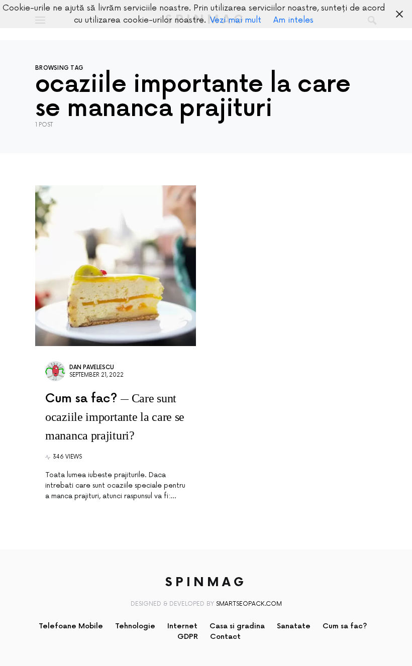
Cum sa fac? (345, 626)
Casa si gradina (237, 626)
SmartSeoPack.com (249, 604)
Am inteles (293, 20)
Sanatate (294, 626)
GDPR (187, 636)
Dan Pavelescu (91, 367)
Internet (182, 626)
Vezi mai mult (235, 20)
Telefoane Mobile (71, 626)
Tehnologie (135, 626)
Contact (225, 636)
